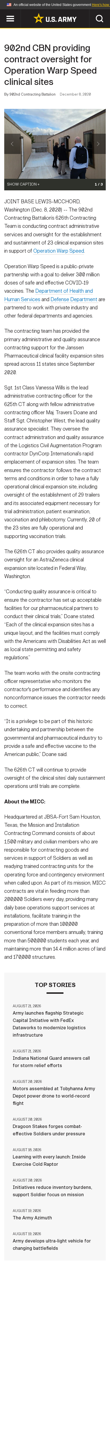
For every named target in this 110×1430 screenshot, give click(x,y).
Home (24, 1397)
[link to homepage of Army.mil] (55, 18)
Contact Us (51, 1397)
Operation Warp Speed (58, 251)
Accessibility (64, 1405)
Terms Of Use (25, 1405)
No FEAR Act (27, 1413)
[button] (3, 12)
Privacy (82, 1397)
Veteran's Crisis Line (72, 1413)
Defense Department (74, 299)
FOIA (94, 1405)
